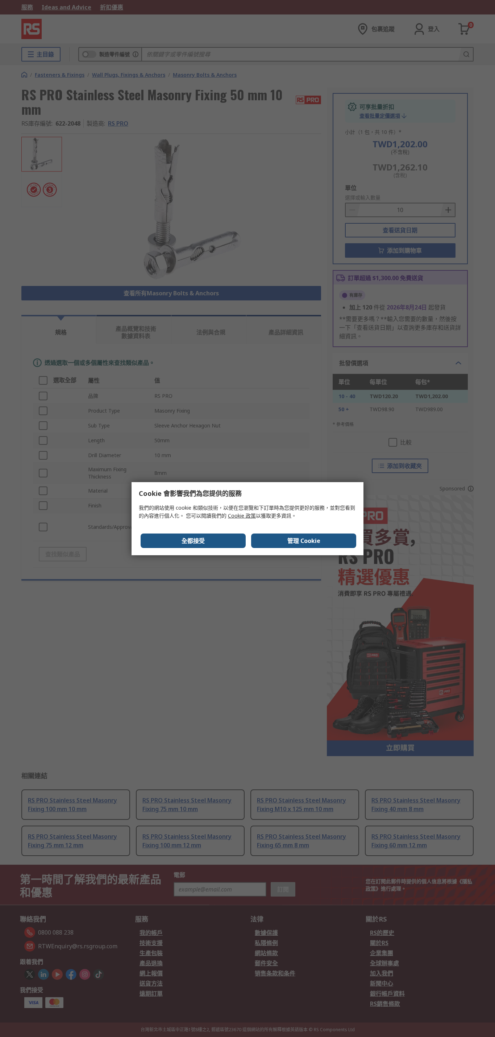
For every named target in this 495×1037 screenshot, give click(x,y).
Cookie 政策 (242, 515)
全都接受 (193, 541)
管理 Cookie (303, 541)
